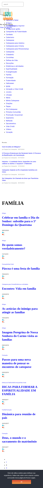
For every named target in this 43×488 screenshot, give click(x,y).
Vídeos (8, 129)
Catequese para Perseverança (17, 49)
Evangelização (11, 72)
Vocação (9, 132)
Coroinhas (10, 57)
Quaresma (10, 118)
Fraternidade (11, 80)
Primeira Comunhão (13, 112)
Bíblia (8, 29)
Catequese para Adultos (15, 43)
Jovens (8, 92)
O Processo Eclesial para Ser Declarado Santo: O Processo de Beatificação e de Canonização (21, 154)
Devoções (10, 63)
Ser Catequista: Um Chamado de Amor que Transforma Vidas (20, 179)
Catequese (10, 40)
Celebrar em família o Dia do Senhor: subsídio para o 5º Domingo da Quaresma (20, 221)
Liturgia (9, 95)
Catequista (10, 52)
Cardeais (9, 34)
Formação (10, 78)
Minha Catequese (12, 100)
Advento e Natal (12, 20)
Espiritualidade (11, 69)
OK (21, 482)
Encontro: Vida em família (19, 288)
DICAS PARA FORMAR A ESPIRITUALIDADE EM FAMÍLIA (19, 390)
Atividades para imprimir (15, 26)
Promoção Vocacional (14, 115)
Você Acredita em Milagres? (11, 147)
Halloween (10, 83)
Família (8, 75)
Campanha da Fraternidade (16, 32)
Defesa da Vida (12, 60)
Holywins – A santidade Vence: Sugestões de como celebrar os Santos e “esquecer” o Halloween (19, 162)
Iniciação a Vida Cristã (14, 89)
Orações (9, 103)
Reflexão (9, 121)
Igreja (8, 86)
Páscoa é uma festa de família (21, 268)
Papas (8, 106)
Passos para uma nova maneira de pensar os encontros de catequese (16, 363)
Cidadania (10, 54)
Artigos (9, 23)
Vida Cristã (10, 126)
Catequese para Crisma (15, 46)
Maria (8, 98)
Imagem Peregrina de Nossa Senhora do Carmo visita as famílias (20, 336)
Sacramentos (11, 123)
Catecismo (10, 37)
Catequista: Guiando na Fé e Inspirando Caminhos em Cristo (19, 171)
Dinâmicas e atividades (15, 66)
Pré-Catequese (11, 109)
